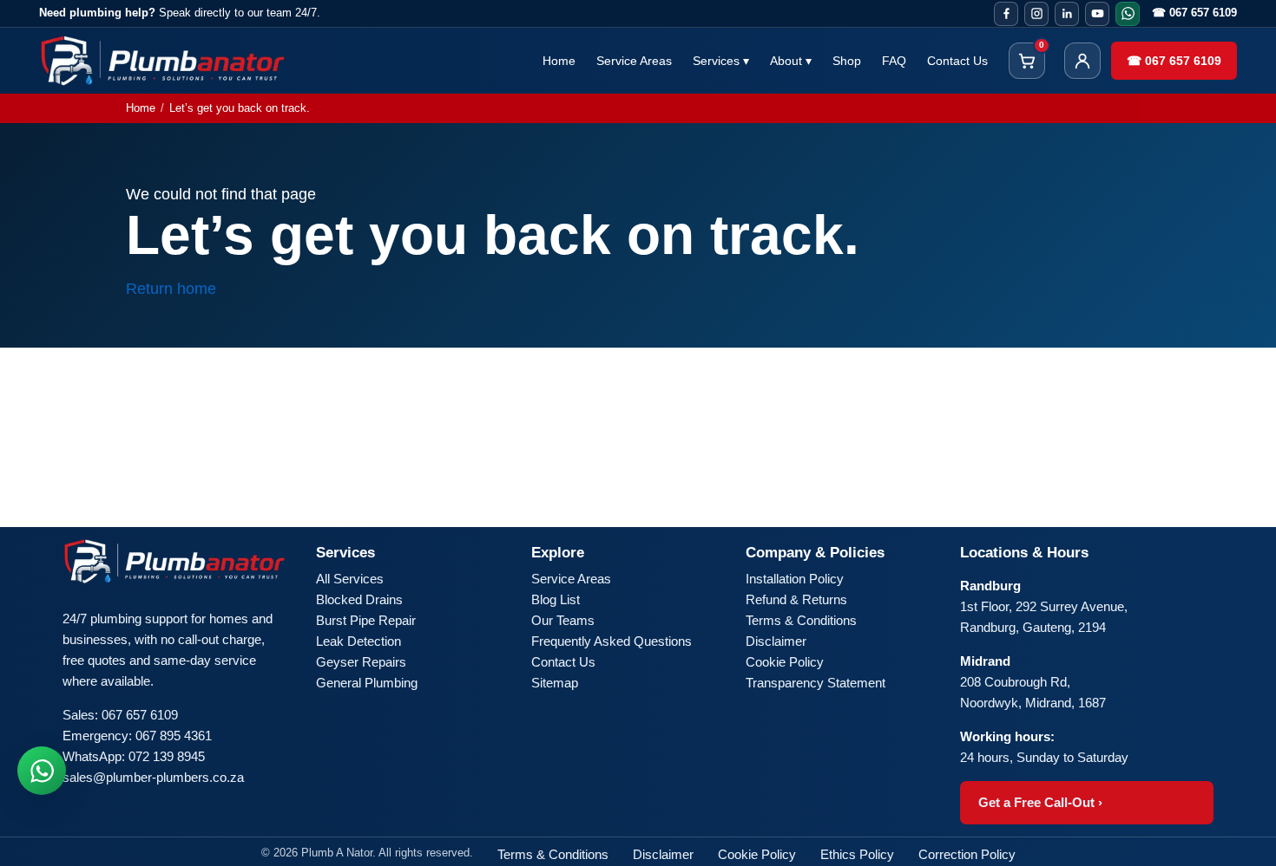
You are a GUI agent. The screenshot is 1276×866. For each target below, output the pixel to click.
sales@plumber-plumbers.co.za (153, 777)
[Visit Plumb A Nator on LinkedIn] (1067, 14)
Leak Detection (358, 641)
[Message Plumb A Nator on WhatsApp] (1127, 14)
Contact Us (957, 61)
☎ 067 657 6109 (1194, 12)
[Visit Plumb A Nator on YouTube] (1097, 14)
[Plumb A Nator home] (162, 61)
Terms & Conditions (801, 620)
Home (559, 61)
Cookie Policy (785, 661)
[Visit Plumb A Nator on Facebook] (1006, 14)
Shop (846, 61)
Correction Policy (967, 854)
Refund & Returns (796, 599)
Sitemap (554, 682)
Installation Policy (795, 578)
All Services (350, 578)
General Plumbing (367, 682)
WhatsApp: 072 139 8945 (133, 756)
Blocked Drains (359, 599)
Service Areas (634, 61)
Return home (171, 288)
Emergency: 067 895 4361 (137, 735)
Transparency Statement (815, 682)
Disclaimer (776, 641)
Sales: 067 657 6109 (120, 714)
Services (721, 61)
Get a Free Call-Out (1040, 802)
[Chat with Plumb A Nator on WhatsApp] (41, 770)
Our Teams (563, 620)
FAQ (894, 61)
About (791, 61)
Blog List (555, 599)
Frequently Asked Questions (611, 641)
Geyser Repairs (361, 661)
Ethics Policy (857, 854)
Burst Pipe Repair (366, 620)
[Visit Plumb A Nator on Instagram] (1036, 14)
